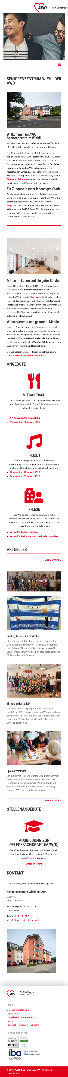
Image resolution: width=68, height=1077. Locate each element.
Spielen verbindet (16, 771)
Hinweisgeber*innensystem (20, 1017)
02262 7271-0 (22, 916)
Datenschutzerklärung (18, 1009)
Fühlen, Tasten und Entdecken (23, 636)
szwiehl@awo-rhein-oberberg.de (23, 920)
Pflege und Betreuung (17, 179)
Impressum (12, 1013)
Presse (10, 1021)
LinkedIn (35, 1024)
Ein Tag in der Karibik (34, 581)
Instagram (23, 1024)
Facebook (11, 1024)
